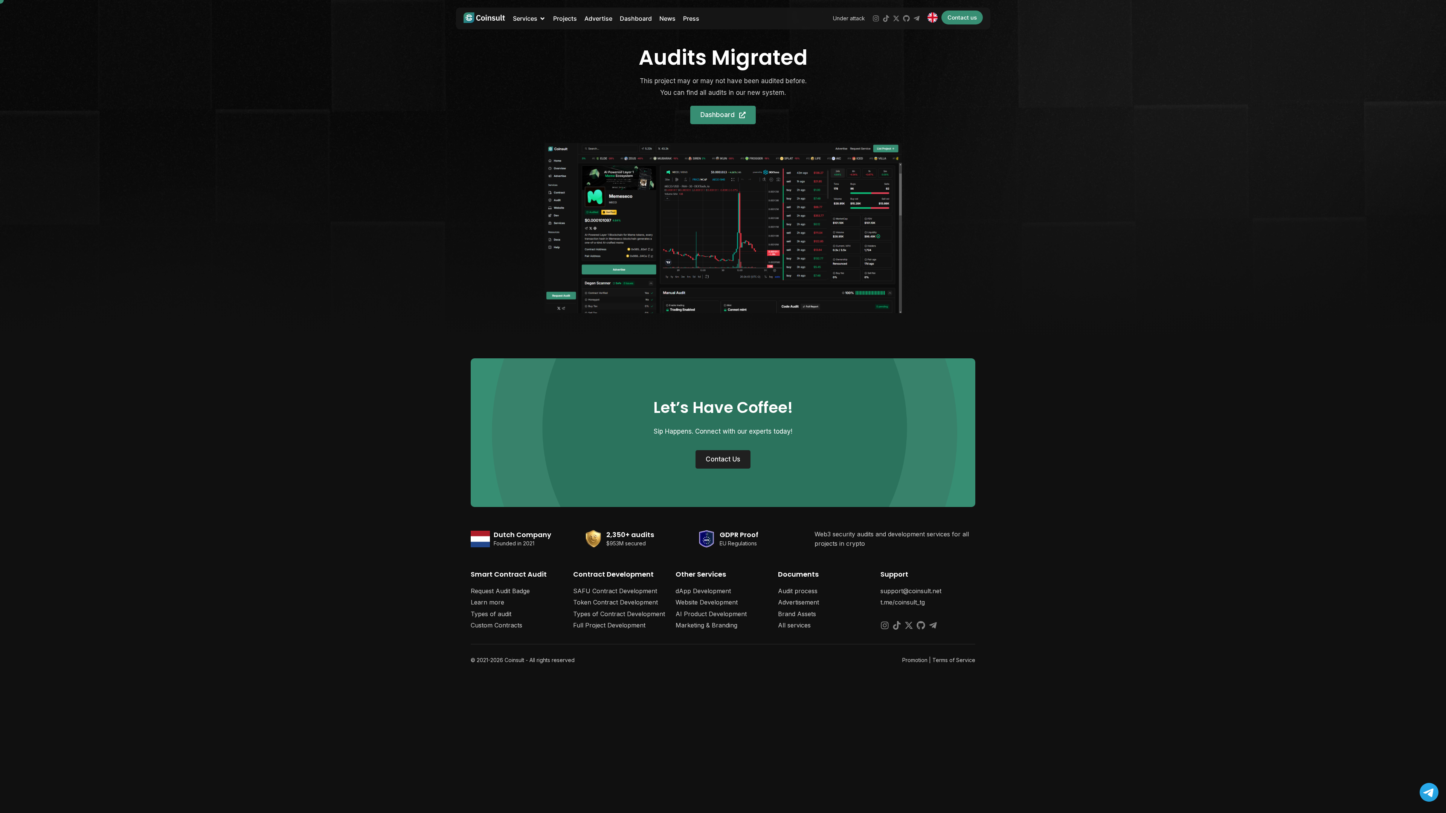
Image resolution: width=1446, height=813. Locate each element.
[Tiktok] (886, 18)
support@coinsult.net (910, 591)
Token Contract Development (615, 602)
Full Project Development (609, 625)
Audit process (798, 591)
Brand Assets (797, 614)
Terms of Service (953, 660)
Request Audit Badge (500, 591)
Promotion (914, 660)
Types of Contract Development (619, 614)
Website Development (707, 602)
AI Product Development (711, 614)
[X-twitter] (896, 18)
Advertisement (798, 602)
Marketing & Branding (706, 625)
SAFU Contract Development (615, 591)
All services (794, 625)
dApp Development (703, 591)
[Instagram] (875, 18)
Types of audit (491, 614)
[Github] (906, 18)
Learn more (487, 602)
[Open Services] (542, 18)
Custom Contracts (496, 625)
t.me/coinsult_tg (902, 602)
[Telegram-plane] (916, 18)
